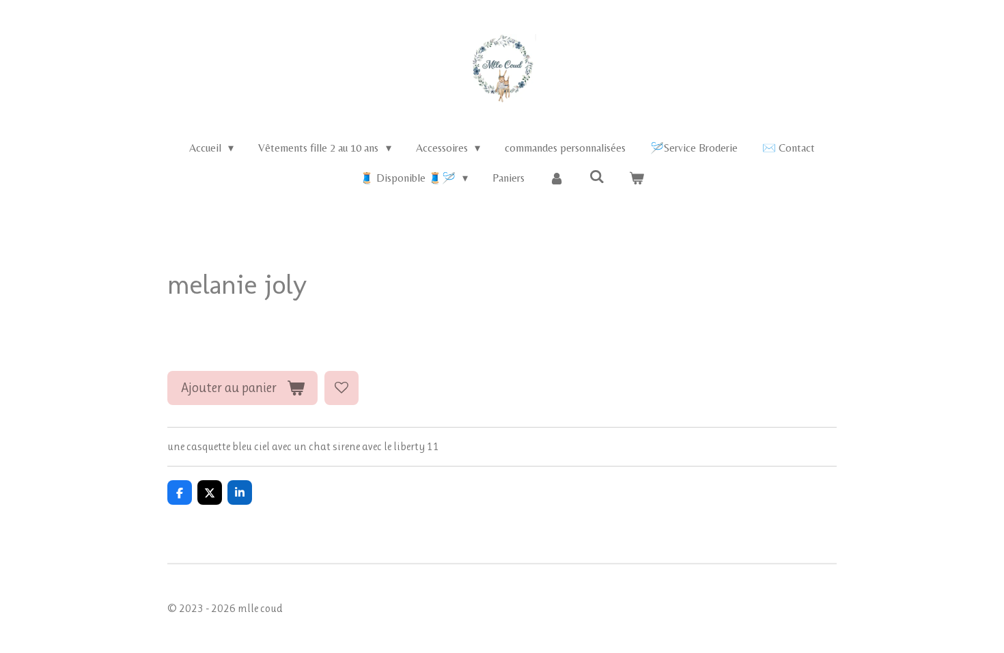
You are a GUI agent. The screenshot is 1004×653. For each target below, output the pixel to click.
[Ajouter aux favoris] (341, 388)
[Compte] (556, 178)
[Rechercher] (597, 176)
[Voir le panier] (636, 178)
